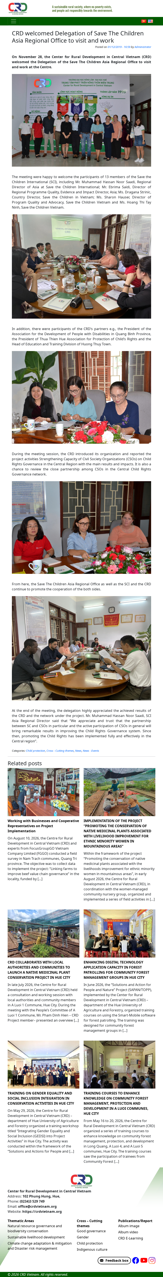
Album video (128, 1232)
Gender (83, 1237)
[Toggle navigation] (14, 21)
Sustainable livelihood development (36, 1237)
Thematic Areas (21, 1220)
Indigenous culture (92, 1249)
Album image (128, 1226)
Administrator (143, 47)
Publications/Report (135, 1220)
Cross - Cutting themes (60, 751)
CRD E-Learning (130, 1238)
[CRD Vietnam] (18, 8)
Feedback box (116, 1260)
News (78, 751)
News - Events (91, 751)
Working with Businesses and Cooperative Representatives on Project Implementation (43, 825)
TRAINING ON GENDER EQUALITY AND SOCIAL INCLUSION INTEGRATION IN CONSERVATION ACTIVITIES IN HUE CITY (41, 1098)
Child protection (35, 751)
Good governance (91, 1231)
